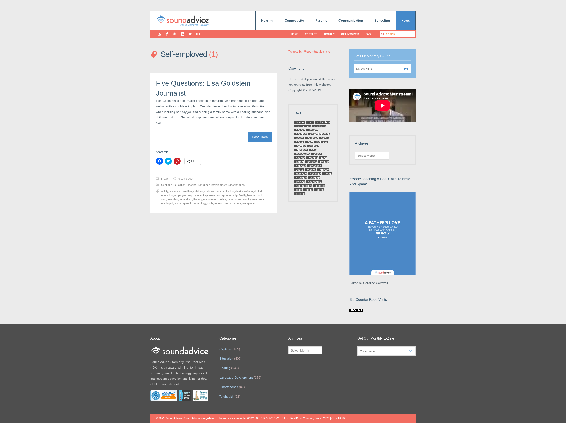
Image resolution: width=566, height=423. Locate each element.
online (222, 199)
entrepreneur (208, 195)
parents (232, 199)
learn (310, 142)
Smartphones (236, 185)
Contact (311, 34)
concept (320, 185)
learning (301, 146)
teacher (311, 169)
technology (199, 203)
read (324, 157)
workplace (248, 203)
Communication (350, 20)
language (302, 150)
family (242, 195)
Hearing (267, 20)
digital (258, 191)
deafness (247, 191)
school (317, 154)
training (219, 203)
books (309, 189)
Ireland (300, 181)
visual (300, 169)
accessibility (304, 185)
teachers (301, 173)
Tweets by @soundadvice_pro (309, 51)
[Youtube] (198, 34)
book (299, 189)
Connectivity (294, 20)
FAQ (368, 34)
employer (193, 195)
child (314, 150)
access (173, 191)
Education (179, 185)
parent (300, 161)
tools (210, 203)
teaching (315, 173)
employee (180, 195)
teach (328, 173)
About (327, 34)
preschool (315, 165)
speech (187, 203)
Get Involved (350, 34)
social (178, 203)
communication (225, 191)
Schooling (382, 20)
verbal (228, 203)
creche (300, 193)
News (405, 20)
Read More (260, 137)
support (315, 177)
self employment (248, 199)
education (167, 195)
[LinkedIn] (182, 34)
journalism (186, 199)
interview (173, 199)
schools (301, 165)
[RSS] (159, 34)
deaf (238, 191)
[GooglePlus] (175, 34)
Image (165, 178)
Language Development (212, 185)
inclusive (322, 142)
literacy (197, 199)
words (237, 203)
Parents (321, 20)
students (301, 177)
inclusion (312, 138)
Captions (166, 185)
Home (294, 34)
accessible (185, 191)
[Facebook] (167, 34)
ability (164, 191)
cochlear (209, 191)
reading (313, 157)
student (324, 169)
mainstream (210, 199)
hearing (251, 195)
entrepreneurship (227, 195)
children (198, 191)
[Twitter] (190, 34)
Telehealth (226, 396)
